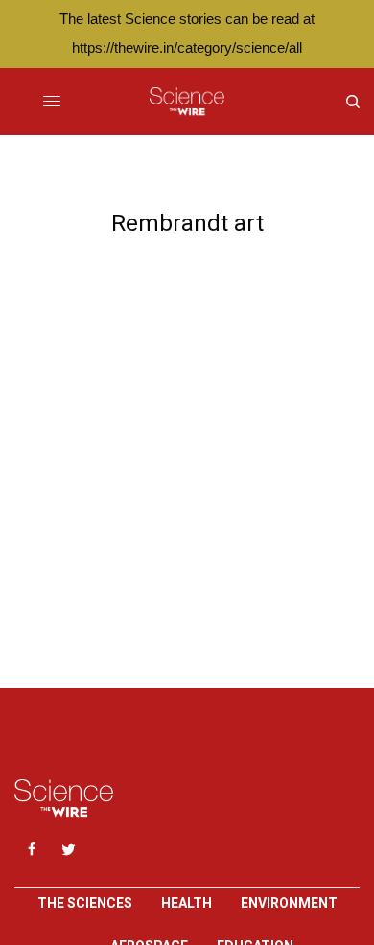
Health (186, 902)
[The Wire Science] (186, 101)
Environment (289, 902)
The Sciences (84, 902)
